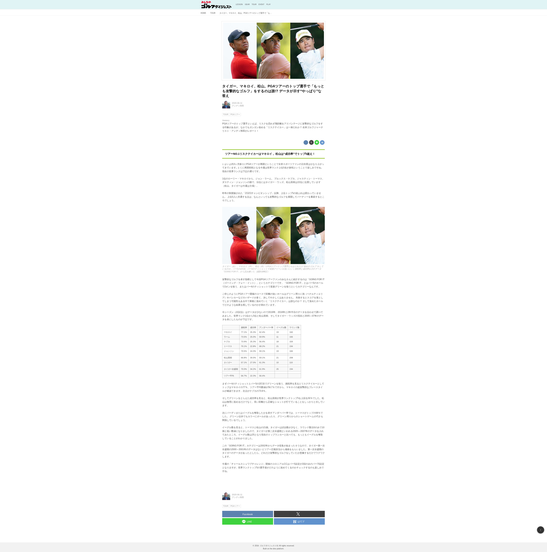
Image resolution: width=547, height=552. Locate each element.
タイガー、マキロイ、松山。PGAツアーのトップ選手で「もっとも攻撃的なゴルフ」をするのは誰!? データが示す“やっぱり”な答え (273, 91)
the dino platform (277, 549)
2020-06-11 (237, 103)
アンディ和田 (238, 106)
